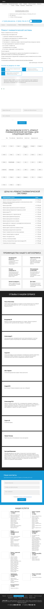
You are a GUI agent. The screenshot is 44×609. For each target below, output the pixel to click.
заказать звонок (36, 21)
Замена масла (13, 578)
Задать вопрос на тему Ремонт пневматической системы (12, 73)
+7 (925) (14, 605)
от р (13, 534)
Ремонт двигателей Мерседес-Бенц (14, 527)
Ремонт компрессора (15, 545)
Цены (20, 3)
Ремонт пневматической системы (15, 532)
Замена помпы (14, 521)
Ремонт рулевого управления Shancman (36, 543)
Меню (4, 1)
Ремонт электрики (36, 574)
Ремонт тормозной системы (15, 553)
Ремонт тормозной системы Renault (14, 565)
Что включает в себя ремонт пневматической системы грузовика (17, 60)
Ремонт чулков (35, 520)
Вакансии (39, 3)
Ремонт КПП (34, 557)
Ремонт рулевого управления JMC (35, 550)
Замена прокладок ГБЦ (15, 519)
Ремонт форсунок (14, 522)
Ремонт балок (35, 519)
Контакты (23, 5)
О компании (4, 3)
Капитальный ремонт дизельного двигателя (15, 517)
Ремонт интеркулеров (15, 539)
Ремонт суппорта (14, 557)
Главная (3, 24)
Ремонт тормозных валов (16, 561)
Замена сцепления (36, 560)
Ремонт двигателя (15, 511)
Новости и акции (32, 3)
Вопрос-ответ (29, 5)
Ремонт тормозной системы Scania (14, 567)
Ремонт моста (35, 521)
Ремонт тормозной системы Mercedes (14, 563)
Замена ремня (13, 520)
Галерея (25, 3)
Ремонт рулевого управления (36, 531)
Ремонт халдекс (14, 558)
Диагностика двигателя (15, 515)
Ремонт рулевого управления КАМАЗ (36, 545)
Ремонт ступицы (35, 522)
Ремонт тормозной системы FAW (14, 571)
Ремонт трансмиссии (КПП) (36, 553)
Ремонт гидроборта (15, 544)
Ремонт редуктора (35, 558)
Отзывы (17, 5)
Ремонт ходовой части (36, 512)
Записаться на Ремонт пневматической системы (32, 69)
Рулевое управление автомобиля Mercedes (36, 539)
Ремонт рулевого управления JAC (35, 548)
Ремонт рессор (35, 517)
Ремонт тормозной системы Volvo (14, 569)
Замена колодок (14, 556)
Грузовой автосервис (13, 3)
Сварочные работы (14, 588)
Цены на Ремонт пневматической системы (13, 69)
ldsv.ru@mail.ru (13, 15)
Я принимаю (23, 120)
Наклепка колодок (14, 560)
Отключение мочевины (36, 577)
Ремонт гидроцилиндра (15, 536)
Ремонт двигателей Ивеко (16, 525)
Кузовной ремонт (15, 584)
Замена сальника (14, 518)
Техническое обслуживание (14, 574)
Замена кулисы (35, 556)
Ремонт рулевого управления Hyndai (35, 541)
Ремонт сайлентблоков (36, 516)
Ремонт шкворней (35, 537)
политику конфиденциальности (25, 120)
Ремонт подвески (35, 518)
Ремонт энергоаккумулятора (15, 543)
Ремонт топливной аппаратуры (14, 524)
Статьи (12, 5)
